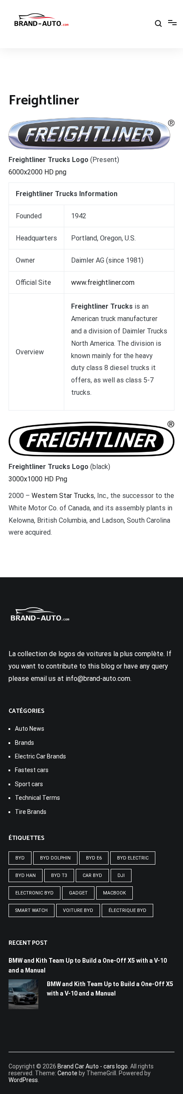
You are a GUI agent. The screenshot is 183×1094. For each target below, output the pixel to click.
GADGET (78, 893)
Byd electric (133, 858)
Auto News (29, 728)
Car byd (92, 875)
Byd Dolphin (55, 858)
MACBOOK (114, 893)
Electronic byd (34, 893)
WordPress (23, 1080)
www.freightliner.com (102, 282)
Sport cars (29, 784)
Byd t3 (59, 875)
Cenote (67, 1073)
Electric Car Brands (40, 756)
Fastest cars (32, 770)
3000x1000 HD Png (38, 479)
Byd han (25, 875)
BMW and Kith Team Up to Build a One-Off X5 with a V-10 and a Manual (88, 965)
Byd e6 (94, 858)
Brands (24, 742)
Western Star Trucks (62, 496)
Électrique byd (127, 910)
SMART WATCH (31, 910)
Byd (20, 858)
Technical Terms (37, 797)
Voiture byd (78, 910)
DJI (121, 875)
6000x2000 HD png (37, 172)
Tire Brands (30, 811)
